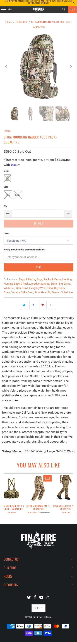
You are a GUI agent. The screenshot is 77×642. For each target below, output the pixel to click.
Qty (5, 206)
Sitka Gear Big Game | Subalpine (53, 292)
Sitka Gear (27, 292)
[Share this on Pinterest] (43, 305)
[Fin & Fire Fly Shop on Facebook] (35, 597)
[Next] (70, 66)
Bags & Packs (27, 279)
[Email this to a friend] (52, 305)
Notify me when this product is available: (24, 249)
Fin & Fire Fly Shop (42, 617)
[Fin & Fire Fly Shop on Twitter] (29, 597)
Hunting (67, 279)
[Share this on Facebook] (33, 305)
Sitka (7, 131)
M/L (8, 195)
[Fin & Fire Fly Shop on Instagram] (47, 597)
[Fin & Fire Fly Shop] (38, 9)
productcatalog (40, 283)
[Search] (63, 9)
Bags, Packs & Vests (49, 279)
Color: (7, 233)
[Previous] (6, 66)
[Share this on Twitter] (24, 305)
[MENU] (1, 9)
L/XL (17, 195)
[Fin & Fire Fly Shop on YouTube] (41, 597)
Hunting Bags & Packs (17, 283)
